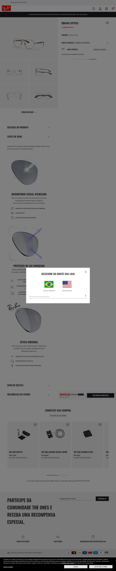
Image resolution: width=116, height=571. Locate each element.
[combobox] (58, 296)
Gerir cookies (8, 567)
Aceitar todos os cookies (100, 567)
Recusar (76, 567)
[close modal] (85, 271)
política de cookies (68, 563)
